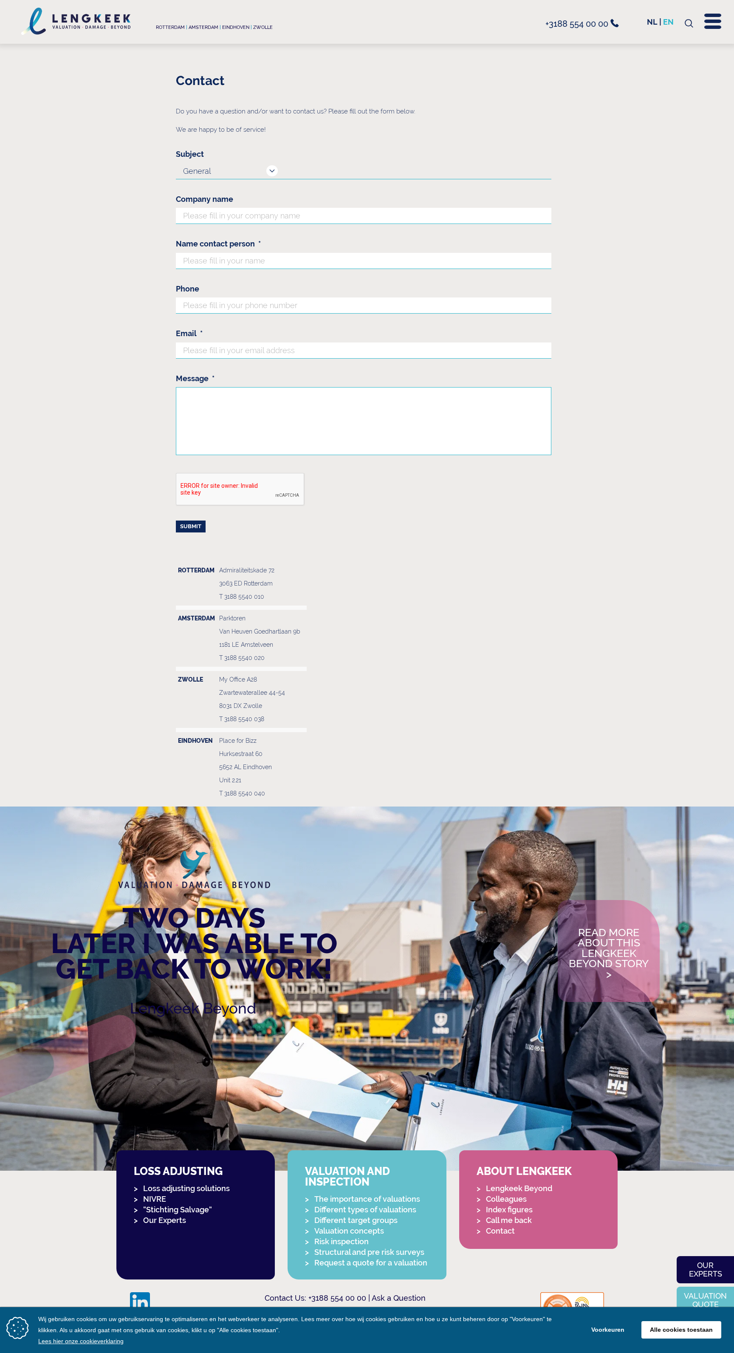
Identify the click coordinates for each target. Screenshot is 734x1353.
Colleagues (506, 1198)
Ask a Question (399, 1298)
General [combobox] (197, 171)
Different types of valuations (365, 1209)
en (668, 21)
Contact (500, 1230)
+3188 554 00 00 (577, 24)
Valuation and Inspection (347, 1176)
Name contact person (218, 243)
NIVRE (154, 1198)
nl (652, 21)
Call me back (509, 1220)
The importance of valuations (367, 1198)
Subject (190, 154)
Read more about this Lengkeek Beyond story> (609, 954)
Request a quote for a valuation (370, 1262)
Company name (204, 199)
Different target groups (356, 1220)
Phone (187, 288)
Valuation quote (705, 1300)
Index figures (509, 1209)
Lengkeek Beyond (193, 1008)
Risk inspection (341, 1241)
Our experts (705, 1269)
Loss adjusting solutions (186, 1188)
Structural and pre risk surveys (369, 1252)
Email (189, 333)
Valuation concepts (349, 1230)
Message (195, 378)
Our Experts (164, 1220)
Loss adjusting (178, 1171)
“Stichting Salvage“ (177, 1209)
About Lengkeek (524, 1171)
